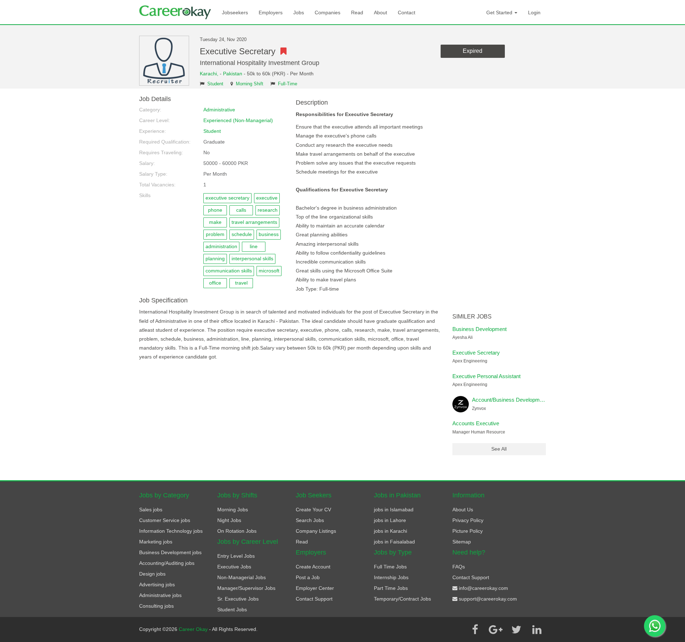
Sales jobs (150, 509)
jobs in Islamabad (393, 509)
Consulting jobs (156, 606)
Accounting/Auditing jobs (166, 563)
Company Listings (316, 531)
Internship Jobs (391, 577)
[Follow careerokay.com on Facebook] (475, 629)
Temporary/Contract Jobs (402, 599)
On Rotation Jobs (237, 531)
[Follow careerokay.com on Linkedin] (537, 629)
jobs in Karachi (390, 531)
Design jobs (152, 574)
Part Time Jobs (391, 588)
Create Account (313, 567)
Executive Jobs (234, 567)
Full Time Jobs (390, 567)
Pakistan (232, 73)
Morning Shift (249, 83)
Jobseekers (235, 12)
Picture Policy (467, 531)
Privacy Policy (467, 520)
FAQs (458, 567)
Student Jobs (232, 609)
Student (215, 83)
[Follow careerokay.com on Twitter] (516, 629)
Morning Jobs (232, 509)
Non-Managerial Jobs (241, 577)
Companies (327, 12)
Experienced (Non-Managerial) (238, 120)
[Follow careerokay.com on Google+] (495, 629)
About (380, 12)
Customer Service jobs (164, 520)
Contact (406, 12)
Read (357, 12)
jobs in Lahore (390, 520)
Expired (472, 51)
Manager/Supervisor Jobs (246, 588)
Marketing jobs (155, 542)
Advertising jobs (157, 584)
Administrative (219, 109)
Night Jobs (229, 520)
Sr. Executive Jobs (238, 599)
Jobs (298, 12)
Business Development (479, 329)
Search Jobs (310, 520)
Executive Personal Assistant (486, 376)
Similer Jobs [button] (472, 317)
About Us (462, 509)
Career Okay (194, 629)
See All (499, 449)
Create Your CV (313, 509)
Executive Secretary (476, 353)
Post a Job (308, 577)
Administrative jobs (160, 595)
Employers (271, 12)
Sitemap (461, 542)
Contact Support (314, 599)
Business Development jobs (170, 552)
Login (534, 12)
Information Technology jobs (171, 531)
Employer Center (315, 588)
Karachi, (210, 73)
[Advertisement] (499, 203)
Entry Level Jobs (236, 556)
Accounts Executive (475, 423)
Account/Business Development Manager (520, 400)
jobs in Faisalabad (394, 542)
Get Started (500, 12)
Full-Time (287, 83)
